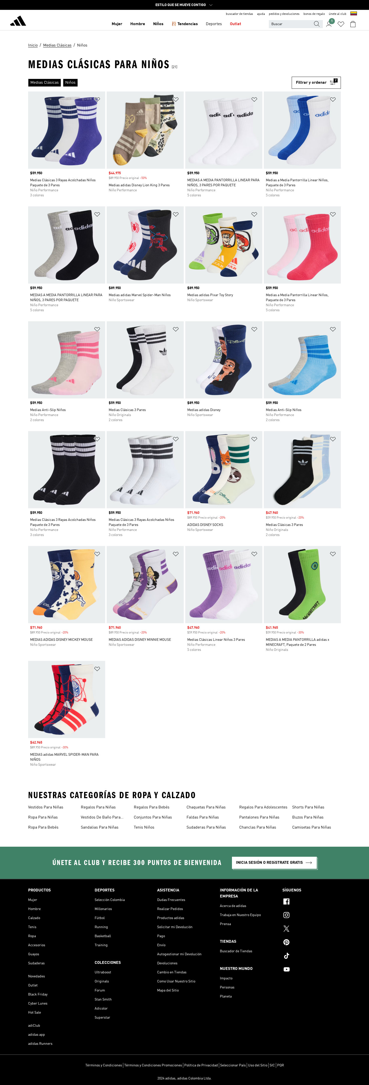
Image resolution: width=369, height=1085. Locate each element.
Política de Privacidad (201, 1065)
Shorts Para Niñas (308, 807)
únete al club (337, 14)
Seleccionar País (233, 1065)
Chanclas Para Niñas (257, 828)
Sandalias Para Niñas (99, 828)
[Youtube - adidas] (311, 970)
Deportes (214, 24)
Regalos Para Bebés (151, 807)
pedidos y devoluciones (284, 14)
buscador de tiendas (239, 14)
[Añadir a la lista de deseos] (97, 100)
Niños (158, 24)
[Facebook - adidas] (311, 902)
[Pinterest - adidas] (311, 943)
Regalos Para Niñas (98, 807)
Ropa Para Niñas (43, 818)
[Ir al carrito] (353, 24)
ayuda (261, 14)
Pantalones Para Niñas (259, 818)
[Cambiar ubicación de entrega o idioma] (353, 14)
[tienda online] (18, 22)
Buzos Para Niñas (308, 818)
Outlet (235, 24)
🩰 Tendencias (184, 24)
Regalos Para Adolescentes (263, 807)
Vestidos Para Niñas (45, 807)
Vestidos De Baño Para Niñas (100, 818)
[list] (160, 83)
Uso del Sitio (257, 1065)
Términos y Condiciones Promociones (153, 1065)
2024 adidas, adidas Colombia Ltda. (184, 1078)
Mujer (117, 24)
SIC (272, 1065)
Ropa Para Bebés (43, 828)
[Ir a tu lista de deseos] (341, 24)
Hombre (137, 24)
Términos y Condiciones (103, 1065)
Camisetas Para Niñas (311, 828)
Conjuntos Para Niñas (153, 818)
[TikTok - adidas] (311, 956)
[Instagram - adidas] (311, 916)
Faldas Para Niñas (203, 818)
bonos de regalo (314, 14)
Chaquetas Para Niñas (206, 807)
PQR (280, 1065)
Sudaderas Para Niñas (206, 828)
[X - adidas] (311, 929)
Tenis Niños (144, 828)
